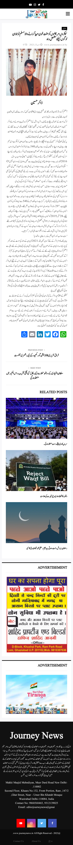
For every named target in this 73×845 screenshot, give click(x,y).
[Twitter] (42, 823)
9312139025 (51, 803)
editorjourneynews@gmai (40, 807)
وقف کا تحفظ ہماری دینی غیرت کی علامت (53, 496)
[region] (36, 614)
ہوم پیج (50, 841)
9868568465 (36, 803)
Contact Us (18, 841)
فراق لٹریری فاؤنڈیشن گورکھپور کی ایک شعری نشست (36, 355)
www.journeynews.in (54, 44)
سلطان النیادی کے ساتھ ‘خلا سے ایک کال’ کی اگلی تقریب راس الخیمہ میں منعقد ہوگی (34, 375)
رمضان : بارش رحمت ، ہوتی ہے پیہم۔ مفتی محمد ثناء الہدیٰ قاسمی (46, 548)
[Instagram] (31, 823)
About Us (36, 841)
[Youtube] (21, 823)
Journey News (36, 736)
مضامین (64, 28)
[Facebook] (52, 823)
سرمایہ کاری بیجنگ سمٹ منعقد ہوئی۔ (55, 444)
